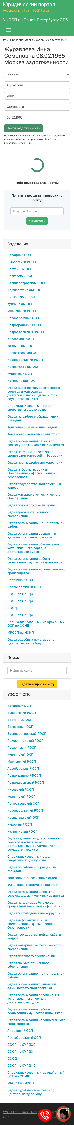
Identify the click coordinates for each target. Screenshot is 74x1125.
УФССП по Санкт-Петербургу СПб (25, 1114)
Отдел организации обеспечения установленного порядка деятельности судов (33, 548)
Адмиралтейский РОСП (25, 290)
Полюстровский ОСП (23, 353)
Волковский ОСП (20, 276)
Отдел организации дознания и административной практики (31, 535)
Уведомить (37, 221)
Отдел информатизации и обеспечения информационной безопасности (31, 473)
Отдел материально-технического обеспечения (34, 496)
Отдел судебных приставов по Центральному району (30, 641)
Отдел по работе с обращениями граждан (32, 418)
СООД (12, 608)
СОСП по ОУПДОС (21, 594)
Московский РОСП (21, 311)
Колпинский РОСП (21, 346)
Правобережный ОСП (24, 587)
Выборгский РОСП (21, 262)
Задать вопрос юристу (37, 684)
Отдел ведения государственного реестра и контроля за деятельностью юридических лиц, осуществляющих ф (33, 393)
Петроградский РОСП (24, 325)
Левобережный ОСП (23, 318)
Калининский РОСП (22, 381)
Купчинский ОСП (20, 304)
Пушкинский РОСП (21, 297)
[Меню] (8, 30)
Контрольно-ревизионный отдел (32, 427)
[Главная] (4, 39)
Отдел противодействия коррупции (34, 462)
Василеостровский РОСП (26, 283)
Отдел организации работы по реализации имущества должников (34, 560)
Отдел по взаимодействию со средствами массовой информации (34, 453)
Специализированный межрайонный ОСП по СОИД (36, 624)
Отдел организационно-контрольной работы (35, 525)
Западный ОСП (19, 255)
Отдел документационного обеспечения (28, 514)
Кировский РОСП (20, 339)
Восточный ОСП (19, 269)
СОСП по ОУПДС (20, 601)
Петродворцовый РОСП (25, 332)
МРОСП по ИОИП (20, 632)
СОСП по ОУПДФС (21, 615)
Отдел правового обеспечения (31, 505)
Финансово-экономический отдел (33, 434)
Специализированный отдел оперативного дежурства (29, 407)
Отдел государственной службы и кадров (34, 485)
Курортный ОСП (19, 374)
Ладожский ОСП (20, 580)
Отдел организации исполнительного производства (36, 571)
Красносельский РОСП (25, 360)
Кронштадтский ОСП (23, 367)
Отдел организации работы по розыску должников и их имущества (35, 443)
